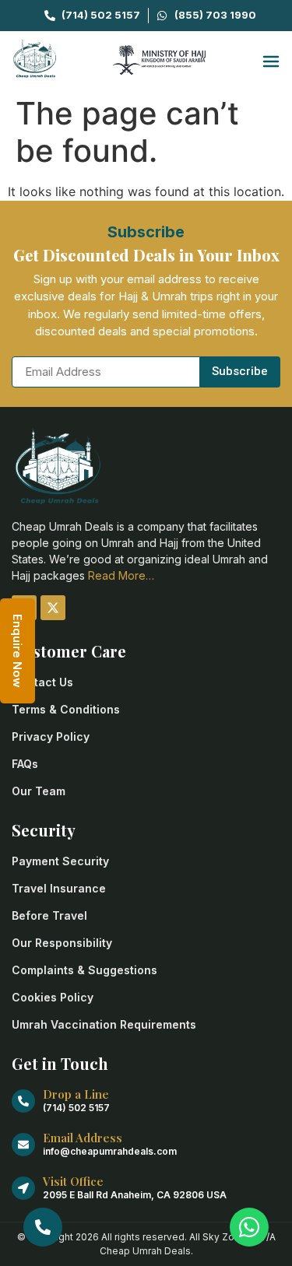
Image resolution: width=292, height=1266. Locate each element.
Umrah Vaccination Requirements (104, 1024)
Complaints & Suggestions (84, 970)
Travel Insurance (59, 888)
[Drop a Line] (23, 1101)
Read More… (121, 575)
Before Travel (49, 915)
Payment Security (60, 861)
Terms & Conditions (66, 709)
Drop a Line (76, 1094)
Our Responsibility (62, 942)
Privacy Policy (51, 736)
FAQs (25, 763)
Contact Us (42, 682)
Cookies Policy (52, 997)
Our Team (38, 791)
